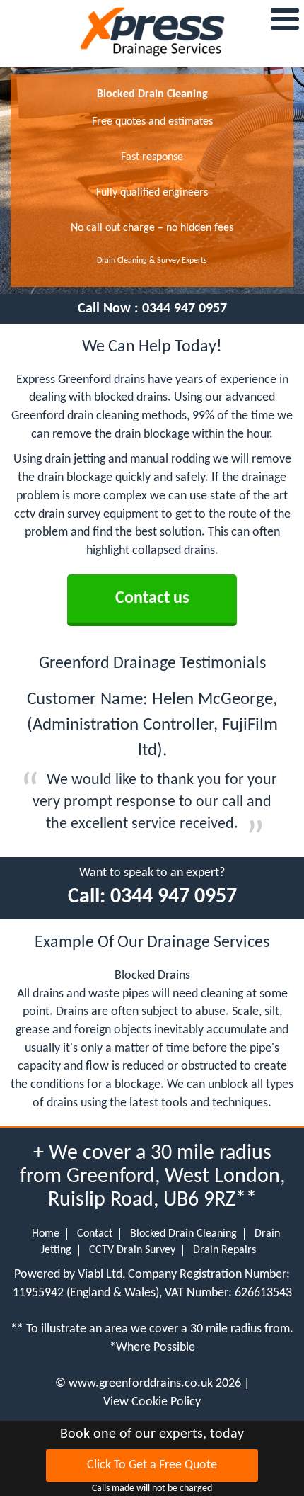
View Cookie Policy (152, 1402)
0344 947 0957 (184, 309)
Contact (94, 1234)
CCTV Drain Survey (132, 1250)
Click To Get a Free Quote (152, 1465)
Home (45, 1234)
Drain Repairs (224, 1250)
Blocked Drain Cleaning (183, 1234)
